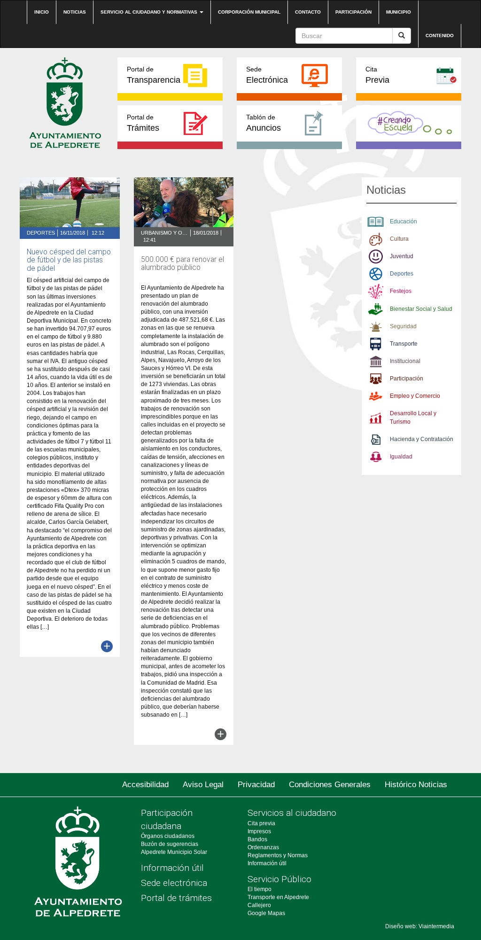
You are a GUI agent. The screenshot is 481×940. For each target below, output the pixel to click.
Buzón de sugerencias (169, 844)
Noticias (74, 12)
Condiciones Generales (330, 784)
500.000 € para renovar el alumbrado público (182, 263)
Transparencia (153, 75)
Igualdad (401, 456)
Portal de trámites (176, 898)
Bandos (257, 839)
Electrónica (267, 75)
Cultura (399, 239)
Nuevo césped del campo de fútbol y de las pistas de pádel (69, 260)
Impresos (259, 831)
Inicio (41, 12)
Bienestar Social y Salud (421, 309)
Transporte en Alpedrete (278, 897)
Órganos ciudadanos (167, 836)
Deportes (41, 233)
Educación (403, 221)
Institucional (405, 361)
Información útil (172, 867)
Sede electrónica (174, 882)
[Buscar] (401, 36)
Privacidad (256, 784)
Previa (377, 75)
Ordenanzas (263, 847)
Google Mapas (266, 913)
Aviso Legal (203, 784)
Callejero (259, 905)
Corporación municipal (249, 12)
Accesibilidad (145, 784)
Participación (353, 12)
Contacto (308, 12)
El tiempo (260, 889)
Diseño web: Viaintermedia (419, 926)
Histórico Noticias (416, 784)
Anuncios (263, 123)
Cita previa (261, 823)
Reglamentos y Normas (278, 855)
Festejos (400, 291)
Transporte (404, 343)
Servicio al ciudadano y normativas (150, 12)
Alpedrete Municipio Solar (174, 852)
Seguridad (403, 326)
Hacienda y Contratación (421, 439)
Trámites (143, 123)
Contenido (440, 35)
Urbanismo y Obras (164, 233)
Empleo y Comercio (415, 396)
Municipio (398, 12)
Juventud (401, 256)
